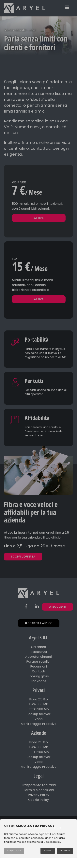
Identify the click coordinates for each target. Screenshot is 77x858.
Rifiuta (48, 850)
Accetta (65, 850)
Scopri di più (14, 850)
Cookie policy (52, 842)
